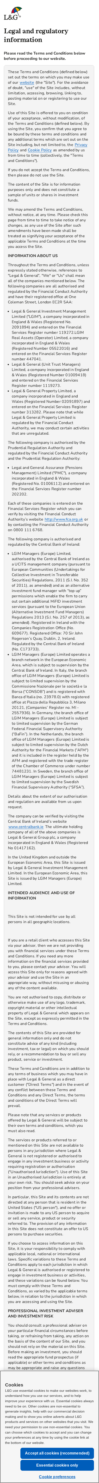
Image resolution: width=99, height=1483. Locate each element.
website (27, 82)
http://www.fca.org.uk (64, 519)
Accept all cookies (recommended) (57, 1453)
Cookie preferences (57, 1477)
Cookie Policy (40, 150)
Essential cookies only (57, 1465)
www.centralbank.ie (26, 826)
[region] (49, 748)
